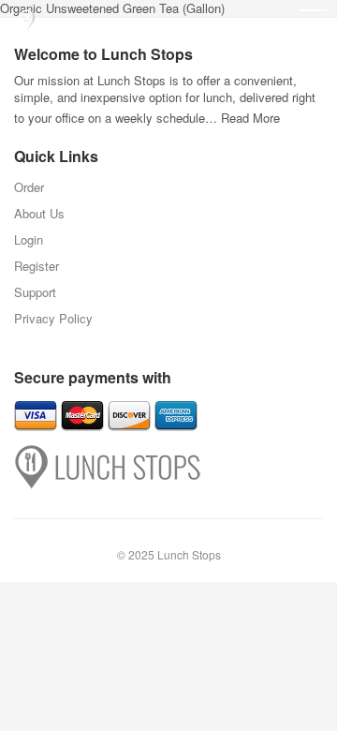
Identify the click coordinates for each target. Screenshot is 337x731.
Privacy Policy (53, 318)
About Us (39, 213)
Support (35, 292)
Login (28, 239)
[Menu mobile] (314, 23)
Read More (250, 118)
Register (36, 266)
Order (29, 187)
